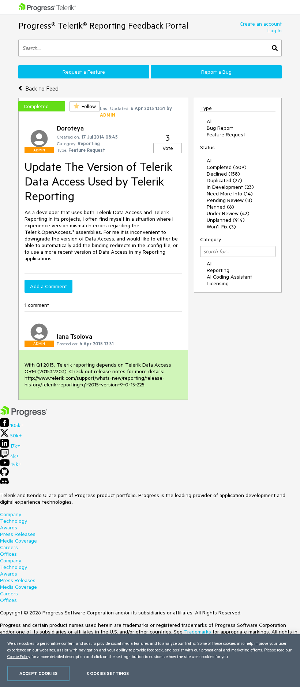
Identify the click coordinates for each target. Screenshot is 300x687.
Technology (13, 521)
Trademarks (197, 631)
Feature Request (226, 134)
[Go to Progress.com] (24, 415)
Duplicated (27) (224, 180)
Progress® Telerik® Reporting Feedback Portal (103, 25)
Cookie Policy (18, 656)
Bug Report (220, 128)
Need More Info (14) (230, 193)
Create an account (261, 24)
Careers (9, 547)
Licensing (218, 283)
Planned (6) (220, 206)
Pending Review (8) (229, 200)
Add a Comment (48, 286)
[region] (150, 660)
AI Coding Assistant (229, 276)
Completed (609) (227, 167)
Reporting (218, 270)
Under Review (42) (228, 213)
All (210, 121)
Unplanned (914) (226, 220)
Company (10, 514)
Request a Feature (84, 72)
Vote (167, 148)
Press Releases (17, 534)
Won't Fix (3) (221, 226)
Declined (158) (223, 173)
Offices (8, 554)
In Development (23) (230, 187)
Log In (274, 30)
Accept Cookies (38, 673)
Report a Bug (216, 72)
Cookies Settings (108, 673)
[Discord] (4, 483)
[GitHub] (4, 474)
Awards (8, 527)
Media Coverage (18, 540)
